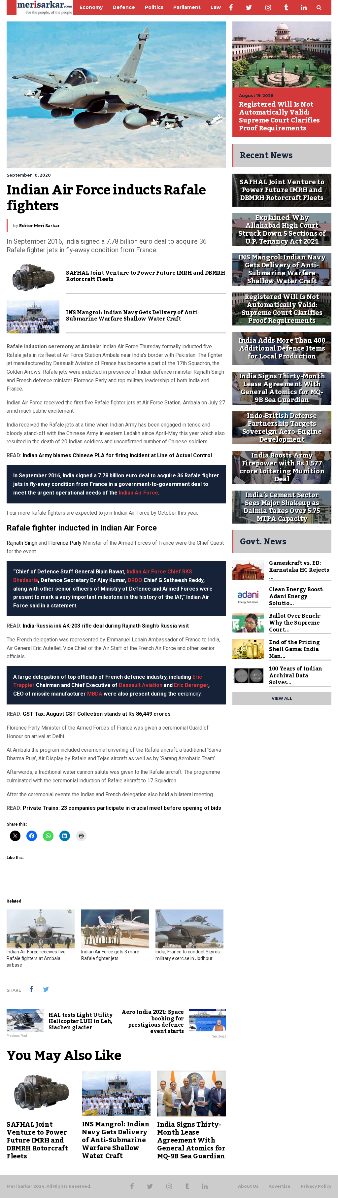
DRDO (135, 580)
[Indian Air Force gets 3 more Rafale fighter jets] (115, 928)
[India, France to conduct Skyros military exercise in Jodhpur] (189, 928)
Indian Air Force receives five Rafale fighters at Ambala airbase (36, 958)
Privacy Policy (316, 1186)
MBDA (94, 694)
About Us (248, 1186)
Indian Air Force (138, 493)
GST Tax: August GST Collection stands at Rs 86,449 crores (97, 714)
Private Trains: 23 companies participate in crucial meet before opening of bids (122, 808)
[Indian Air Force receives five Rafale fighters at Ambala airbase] (41, 928)
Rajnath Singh (22, 543)
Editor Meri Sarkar (39, 225)
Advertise (279, 1186)
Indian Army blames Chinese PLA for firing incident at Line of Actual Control (117, 455)
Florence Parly (65, 543)
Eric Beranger (191, 685)
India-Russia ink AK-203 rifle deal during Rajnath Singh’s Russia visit (106, 626)
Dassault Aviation (140, 685)
